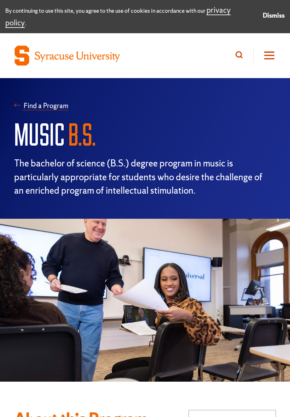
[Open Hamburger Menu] (264, 55)
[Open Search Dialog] (240, 55)
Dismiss (274, 15)
